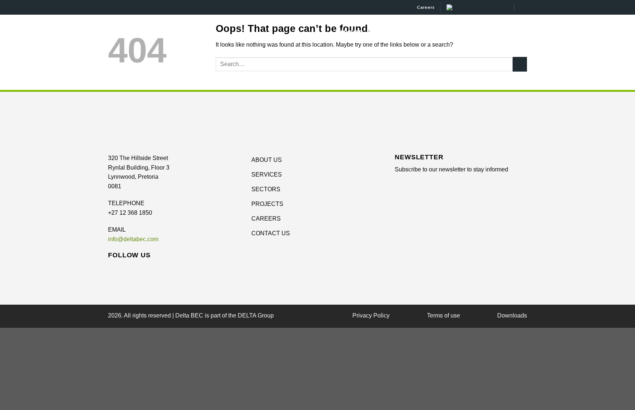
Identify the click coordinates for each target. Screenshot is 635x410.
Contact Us (507, 32)
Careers (425, 7)
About (350, 32)
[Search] (523, 7)
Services (423, 32)
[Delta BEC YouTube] (500, 7)
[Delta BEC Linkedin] (451, 7)
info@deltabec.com (133, 239)
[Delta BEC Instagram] (484, 7)
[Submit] (520, 64)
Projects (465, 32)
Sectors (382, 32)
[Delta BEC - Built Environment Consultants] (139, 32)
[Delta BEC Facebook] (467, 7)
